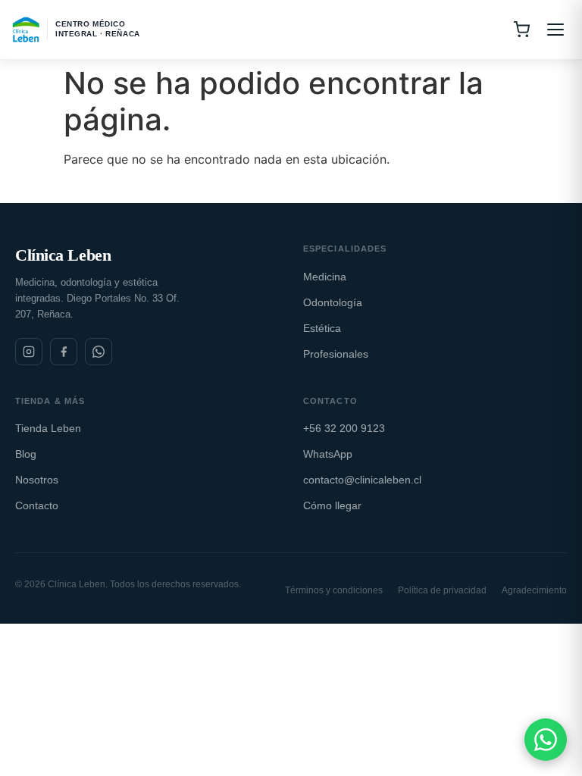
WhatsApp (327, 454)
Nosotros (36, 480)
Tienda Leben (48, 428)
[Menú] (555, 29)
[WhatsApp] (98, 351)
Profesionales (335, 354)
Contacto (36, 505)
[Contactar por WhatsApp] (545, 739)
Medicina (324, 277)
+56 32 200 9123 (344, 428)
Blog (25, 454)
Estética (322, 328)
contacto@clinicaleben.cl (362, 480)
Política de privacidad (442, 590)
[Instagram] (28, 351)
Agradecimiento (534, 590)
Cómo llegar (332, 505)
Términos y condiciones (334, 590)
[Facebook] (63, 351)
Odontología (332, 302)
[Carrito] (521, 29)
